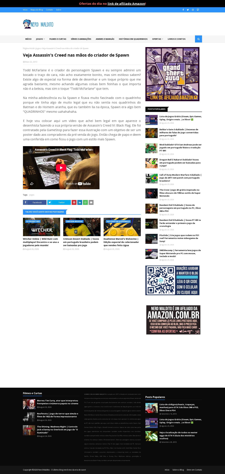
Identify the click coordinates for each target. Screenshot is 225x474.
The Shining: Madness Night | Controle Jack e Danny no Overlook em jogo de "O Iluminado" (57, 429)
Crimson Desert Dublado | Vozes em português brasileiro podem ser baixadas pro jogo (81, 242)
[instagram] (193, 9)
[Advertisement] (173, 361)
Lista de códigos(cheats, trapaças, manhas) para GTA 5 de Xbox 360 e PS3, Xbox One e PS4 (179, 407)
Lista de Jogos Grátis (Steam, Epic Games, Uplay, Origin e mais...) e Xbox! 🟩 (180, 118)
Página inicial (28, 48)
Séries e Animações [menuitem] (81, 39)
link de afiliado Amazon (126, 4)
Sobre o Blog (178, 469)
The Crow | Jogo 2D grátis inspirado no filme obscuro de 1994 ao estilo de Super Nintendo (180, 192)
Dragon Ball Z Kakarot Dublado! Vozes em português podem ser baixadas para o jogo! (180, 162)
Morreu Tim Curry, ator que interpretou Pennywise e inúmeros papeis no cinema (57, 402)
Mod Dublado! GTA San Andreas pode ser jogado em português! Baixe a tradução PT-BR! (180, 147)
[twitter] (188, 9)
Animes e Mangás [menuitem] (105, 39)
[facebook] (183, 9)
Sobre (58, 9)
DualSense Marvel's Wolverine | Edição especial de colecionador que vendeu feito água (121, 242)
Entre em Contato (194, 469)
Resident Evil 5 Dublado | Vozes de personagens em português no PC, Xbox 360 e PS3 (180, 208)
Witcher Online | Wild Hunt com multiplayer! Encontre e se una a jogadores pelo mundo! (41, 242)
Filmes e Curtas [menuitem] (57, 39)
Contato (49, 9)
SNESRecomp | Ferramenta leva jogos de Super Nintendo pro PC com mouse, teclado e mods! (180, 253)
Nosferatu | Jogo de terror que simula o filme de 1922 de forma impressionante (57, 415)
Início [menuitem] (28, 39)
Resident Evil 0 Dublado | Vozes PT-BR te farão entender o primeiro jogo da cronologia (180, 223)
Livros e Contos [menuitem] (177, 39)
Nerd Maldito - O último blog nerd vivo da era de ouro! (62, 469)
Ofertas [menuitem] (156, 39)
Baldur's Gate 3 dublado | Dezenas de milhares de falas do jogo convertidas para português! (178, 132)
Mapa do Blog (37, 9)
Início (25, 9)
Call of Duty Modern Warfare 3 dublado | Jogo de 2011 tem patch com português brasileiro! (180, 177)
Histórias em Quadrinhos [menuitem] (133, 39)
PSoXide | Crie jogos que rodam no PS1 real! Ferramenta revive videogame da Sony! (179, 238)
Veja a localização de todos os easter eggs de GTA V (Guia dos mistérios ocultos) (178, 435)
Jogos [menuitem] (39, 39)
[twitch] (197, 9)
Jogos (38, 48)
